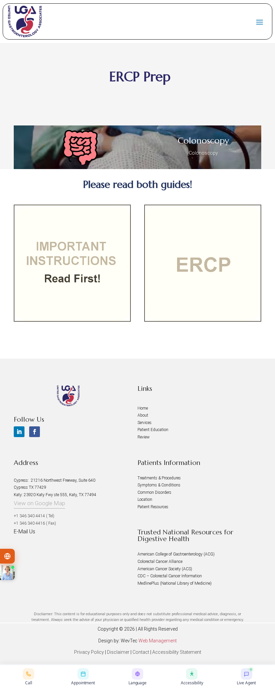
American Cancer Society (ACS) (165, 569)
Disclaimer (118, 652)
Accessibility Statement (176, 652)
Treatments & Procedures (159, 478)
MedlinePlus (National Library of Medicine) (175, 583)
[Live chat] (7, 572)
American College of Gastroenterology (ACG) (176, 554)
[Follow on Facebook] (34, 431)
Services (145, 422)
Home (143, 408)
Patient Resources (153, 507)
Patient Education (153, 429)
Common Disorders (154, 492)
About (143, 415)
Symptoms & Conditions (159, 485)
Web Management (158, 640)
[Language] (7, 556)
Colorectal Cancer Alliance (160, 561)
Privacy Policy (89, 652)
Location (145, 499)
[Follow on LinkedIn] (19, 431)
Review (144, 437)
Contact (140, 652)
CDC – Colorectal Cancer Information (170, 576)
